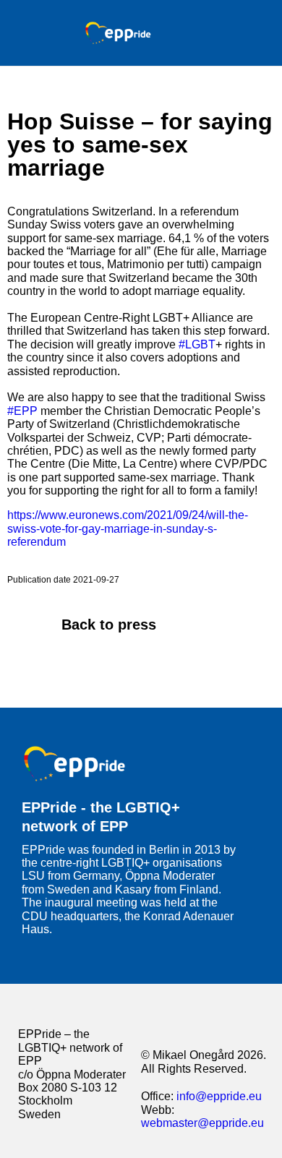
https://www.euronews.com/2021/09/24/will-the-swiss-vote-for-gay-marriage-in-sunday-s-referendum (127, 528)
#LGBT (197, 344)
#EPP (22, 411)
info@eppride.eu (219, 1096)
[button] (219, 33)
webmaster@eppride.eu (202, 1123)
